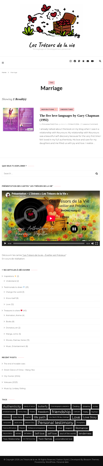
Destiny (76, 406)
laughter (28, 417)
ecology (95, 406)
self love (52, 433)
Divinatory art (12, 328)
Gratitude (77, 412)
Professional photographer (36, 428)
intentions (6, 417)
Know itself (11, 298)
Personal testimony (55, 422)
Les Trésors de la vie (51, 45)
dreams (86, 406)
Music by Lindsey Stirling (14, 388)
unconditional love (63, 439)
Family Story (22, 412)
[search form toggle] (100, 61)
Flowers (32, 412)
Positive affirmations (9, 428)
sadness (18, 433)
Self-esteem (28, 433)
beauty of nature (29, 406)
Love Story (90, 417)
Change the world (14, 292)
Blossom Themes (91, 459)
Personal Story (30, 422)
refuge (60, 428)
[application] (51, 218)
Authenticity (12, 406)
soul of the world (68, 433)
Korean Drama (17, 417)
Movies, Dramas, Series (16, 340)
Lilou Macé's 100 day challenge (59, 417)
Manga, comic (12, 334)
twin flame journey (29, 439)
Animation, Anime (14, 315)
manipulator (7, 422)
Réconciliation (7, 433)
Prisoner (22, 428)
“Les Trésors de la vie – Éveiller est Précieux (44, 255)
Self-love (39, 433)
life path (40, 417)
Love (8, 304)
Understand (67, 109)
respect (68, 428)
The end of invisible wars (14, 364)
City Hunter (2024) (12, 376)
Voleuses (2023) (11, 382)
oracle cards (18, 422)
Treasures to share (12, 310)
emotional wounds (9, 412)
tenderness (85, 433)
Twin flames (45, 439)
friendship (61, 412)
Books (8, 321)
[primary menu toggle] (3, 62)
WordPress (50, 462)
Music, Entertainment (15, 346)
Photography (80, 422)
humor (94, 412)
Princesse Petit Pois (50, 124)
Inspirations (48, 109)
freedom (43, 411)
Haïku (85, 412)
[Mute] (92, 243)
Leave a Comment (90, 124)
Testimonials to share (13, 287)
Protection (51, 428)
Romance (81, 428)
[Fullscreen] (96, 243)
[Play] (5, 243)
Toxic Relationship (11, 439)
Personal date (62, 462)
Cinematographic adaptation (60, 406)
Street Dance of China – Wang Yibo (19, 370)
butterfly (43, 406)
